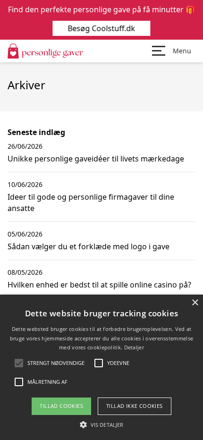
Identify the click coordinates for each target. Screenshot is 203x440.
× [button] (194, 302)
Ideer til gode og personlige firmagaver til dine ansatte (91, 202)
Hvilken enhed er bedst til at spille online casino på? (99, 284)
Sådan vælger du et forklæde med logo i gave (88, 246)
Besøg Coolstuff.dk (101, 28)
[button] (101, 424)
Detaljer (134, 347)
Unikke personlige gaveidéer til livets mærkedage (96, 158)
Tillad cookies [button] (61, 405)
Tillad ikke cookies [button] (134, 405)
